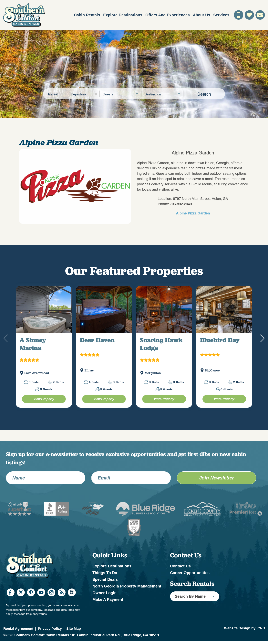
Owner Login (104, 602)
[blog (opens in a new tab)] (62, 602)
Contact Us (180, 575)
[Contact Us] (260, 15)
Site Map (73, 638)
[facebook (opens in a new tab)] (11, 602)
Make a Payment (107, 609)
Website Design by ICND (244, 637)
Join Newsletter (216, 487)
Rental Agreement (18, 638)
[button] (96, 94)
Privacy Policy (50, 638)
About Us (201, 15)
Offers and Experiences (167, 15)
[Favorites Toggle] (249, 15)
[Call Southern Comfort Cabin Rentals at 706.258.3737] (238, 15)
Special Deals (105, 589)
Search (204, 94)
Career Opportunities (190, 582)
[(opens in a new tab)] (44, 314)
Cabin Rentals (87, 15)
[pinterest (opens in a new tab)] (31, 602)
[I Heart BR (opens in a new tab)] (72, 602)
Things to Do (104, 582)
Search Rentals (192, 593)
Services (221, 15)
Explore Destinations (122, 15)
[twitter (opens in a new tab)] (21, 602)
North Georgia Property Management (126, 595)
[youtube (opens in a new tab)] (41, 602)
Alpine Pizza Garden (193, 213)
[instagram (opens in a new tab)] (51, 602)
